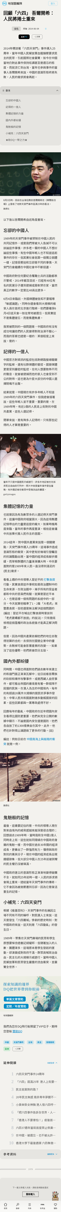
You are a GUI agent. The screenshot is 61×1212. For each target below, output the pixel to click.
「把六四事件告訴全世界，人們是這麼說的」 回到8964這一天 (36, 1112)
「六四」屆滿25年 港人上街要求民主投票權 (36, 1082)
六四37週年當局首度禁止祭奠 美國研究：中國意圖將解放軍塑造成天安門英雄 (36, 1128)
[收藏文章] (45, 28)
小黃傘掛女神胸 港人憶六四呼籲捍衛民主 (36, 1104)
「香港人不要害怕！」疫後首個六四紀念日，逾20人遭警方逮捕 (36, 1120)
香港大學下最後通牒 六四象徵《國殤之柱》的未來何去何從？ (36, 1143)
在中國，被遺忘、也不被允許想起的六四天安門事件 (36, 1135)
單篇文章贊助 (14, 999)
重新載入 (30, 1194)
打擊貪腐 (49, 579)
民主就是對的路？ (27, 1089)
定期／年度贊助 (16, 1006)
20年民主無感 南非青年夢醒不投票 (36, 1097)
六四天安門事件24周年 (30, 1074)
